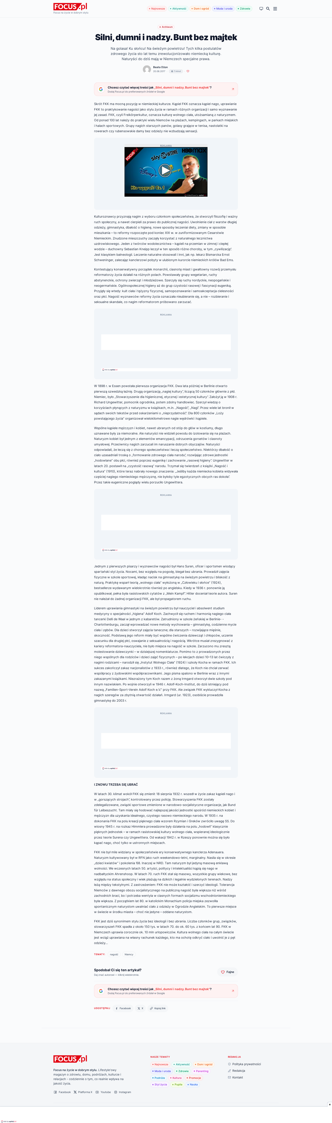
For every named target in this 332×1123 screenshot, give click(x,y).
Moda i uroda (224, 8)
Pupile (178, 1084)
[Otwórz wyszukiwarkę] (268, 9)
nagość (114, 954)
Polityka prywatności (246, 1064)
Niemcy (129, 954)
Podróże (160, 1078)
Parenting (202, 1071)
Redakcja (238, 1070)
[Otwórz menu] (275, 8)
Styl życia (161, 1084)
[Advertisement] (166, 342)
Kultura (177, 1078)
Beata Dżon (160, 67)
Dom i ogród (201, 8)
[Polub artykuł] (188, 71)
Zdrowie (245, 8)
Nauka (194, 1084)
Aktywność (179, 8)
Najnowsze (158, 8)
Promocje (195, 1078)
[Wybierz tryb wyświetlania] (261, 9)
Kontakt (237, 1077)
